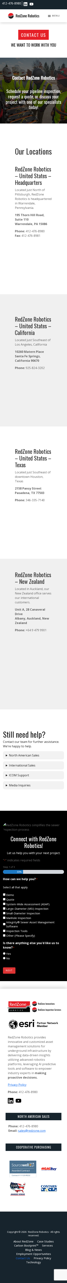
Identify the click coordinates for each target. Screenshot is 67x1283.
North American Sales (24, 755)
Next (9, 970)
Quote (10, 899)
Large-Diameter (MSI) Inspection (27, 908)
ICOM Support (19, 775)
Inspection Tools (17, 931)
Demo (10, 895)
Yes (8, 953)
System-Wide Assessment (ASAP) (28, 904)
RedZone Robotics (38, 1232)
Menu (56, 15)
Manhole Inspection (18, 918)
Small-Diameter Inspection (23, 913)
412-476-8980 (11, 3)
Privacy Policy (17, 1085)
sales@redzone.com (32, 1131)
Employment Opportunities (37, 4)
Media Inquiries (20, 785)
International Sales (22, 765)
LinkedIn (25, 4)
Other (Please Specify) (20, 935)
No (8, 958)
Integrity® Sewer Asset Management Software (30, 924)
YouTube (31, 4)
